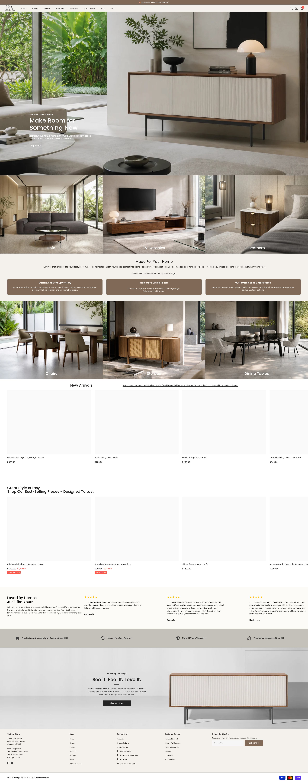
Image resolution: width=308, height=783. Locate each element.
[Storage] (154, 340)
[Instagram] (11, 763)
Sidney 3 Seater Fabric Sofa (195, 564)
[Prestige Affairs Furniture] (154, 688)
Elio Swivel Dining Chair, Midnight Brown (25, 457)
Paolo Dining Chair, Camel (194, 457)
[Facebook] (7, 763)
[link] (55, 287)
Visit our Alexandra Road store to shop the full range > (154, 273)
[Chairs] (51, 340)
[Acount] (296, 8)
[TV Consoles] (154, 214)
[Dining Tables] (256, 340)
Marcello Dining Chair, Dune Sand (285, 457)
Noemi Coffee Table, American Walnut (113, 564)
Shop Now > (35, 145)
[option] (154, 2)
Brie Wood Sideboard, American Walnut (25, 564)
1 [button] (152, 171)
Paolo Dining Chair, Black (106, 457)
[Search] (291, 8)
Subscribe (254, 743)
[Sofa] (51, 214)
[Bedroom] (256, 214)
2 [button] (155, 171)
